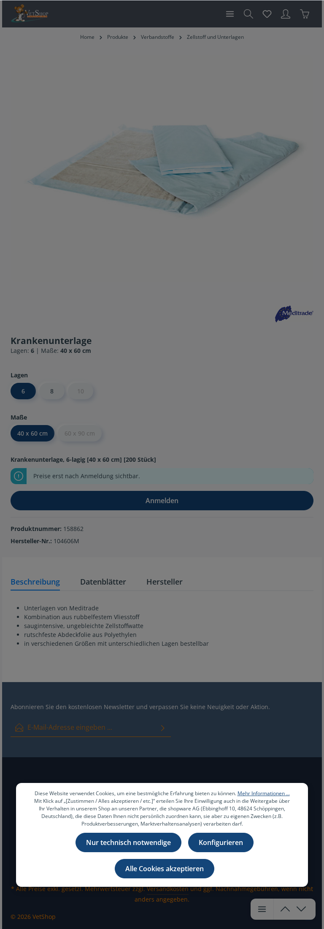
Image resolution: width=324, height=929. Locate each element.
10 (80, 391)
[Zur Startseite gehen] (29, 14)
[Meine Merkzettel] (267, 13)
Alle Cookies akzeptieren (164, 868)
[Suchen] (248, 13)
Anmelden (162, 500)
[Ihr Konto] (285, 13)
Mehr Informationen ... (264, 793)
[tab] (35, 582)
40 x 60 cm (32, 433)
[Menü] (229, 13)
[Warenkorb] (304, 13)
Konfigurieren (221, 842)
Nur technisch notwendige (128, 842)
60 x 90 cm (80, 433)
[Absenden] (163, 727)
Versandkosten (168, 889)
